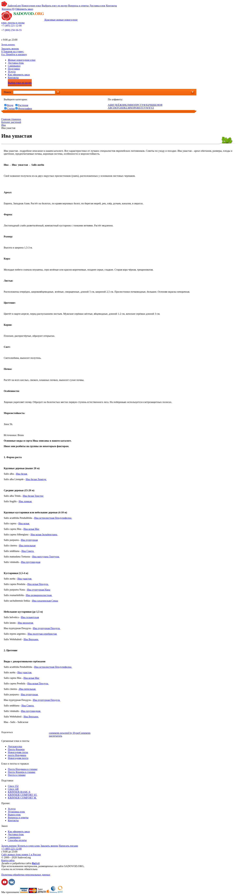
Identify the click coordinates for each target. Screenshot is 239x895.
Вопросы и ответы (78, 5)
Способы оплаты (17, 840)
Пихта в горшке (17, 775)
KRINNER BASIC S (19, 791)
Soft (36, 863)
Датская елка (15, 746)
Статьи (11, 108)
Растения (23, 105)
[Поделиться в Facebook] (17, 733)
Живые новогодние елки (21, 60)
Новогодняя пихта (18, 758)
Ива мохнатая (26, 622)
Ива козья (24, 523)
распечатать (55, 736)
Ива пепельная (27, 545)
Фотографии (25, 108)
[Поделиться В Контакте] (22, 733)
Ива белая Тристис (33, 495)
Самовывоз (14, 65)
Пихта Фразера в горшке (21, 772)
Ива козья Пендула (38, 584)
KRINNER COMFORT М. (22, 797)
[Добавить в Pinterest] (46, 733)
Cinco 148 (13, 789)
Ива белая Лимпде (36, 479)
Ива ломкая (25, 501)
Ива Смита (27, 551)
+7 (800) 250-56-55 (11, 30)
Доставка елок (97, 5)
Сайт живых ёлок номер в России (21, 854)
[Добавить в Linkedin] (41, 733)
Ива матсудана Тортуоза (46, 556)
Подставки (14, 68)
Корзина (8, 9)
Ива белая (22, 473)
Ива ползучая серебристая (42, 633)
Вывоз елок (14, 814)
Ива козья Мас (31, 529)
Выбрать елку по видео (54, 5)
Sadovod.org (14, 5)
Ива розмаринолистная (39, 595)
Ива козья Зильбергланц (44, 534)
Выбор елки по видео (20, 82)
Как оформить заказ (19, 74)
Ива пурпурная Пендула (46, 628)
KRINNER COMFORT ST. (22, 794)
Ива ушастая (24, 578)
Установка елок (16, 811)
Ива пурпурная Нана (38, 589)
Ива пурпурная (29, 540)
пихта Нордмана (17, 755)
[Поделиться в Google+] (36, 733)
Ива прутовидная (30, 562)
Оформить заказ (24, 9)
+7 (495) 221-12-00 (11, 25)
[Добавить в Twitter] (31, 733)
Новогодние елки (31, 5)
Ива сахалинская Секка (45, 600)
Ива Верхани (31, 639)
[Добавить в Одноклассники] (26, 733)
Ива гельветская (30, 617)
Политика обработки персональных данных (25, 874)
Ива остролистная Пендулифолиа (53, 518)
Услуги (12, 71)
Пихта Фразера (16, 749)
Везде (10, 105)
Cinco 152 (13, 786)
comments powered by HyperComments (69, 733)
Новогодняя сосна (18, 752)
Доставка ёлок (16, 63)
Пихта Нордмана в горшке (22, 769)
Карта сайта (7, 860)
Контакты (111, 5)
